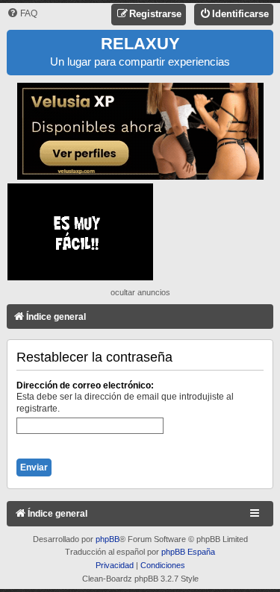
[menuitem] (22, 14)
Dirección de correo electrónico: (85, 385)
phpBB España (188, 551)
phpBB (107, 539)
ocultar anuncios (140, 292)
